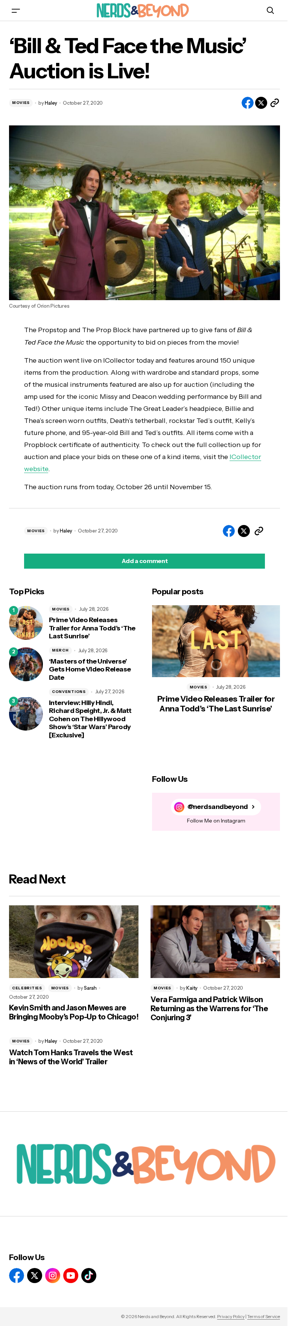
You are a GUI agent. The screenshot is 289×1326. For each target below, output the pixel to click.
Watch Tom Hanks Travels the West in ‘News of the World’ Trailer (71, 1057)
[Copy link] (274, 102)
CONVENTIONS (69, 691)
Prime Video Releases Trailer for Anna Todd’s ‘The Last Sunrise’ (92, 628)
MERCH (60, 650)
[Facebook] (16, 1275)
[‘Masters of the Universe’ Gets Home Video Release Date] (26, 664)
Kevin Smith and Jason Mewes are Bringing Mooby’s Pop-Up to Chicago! (73, 1012)
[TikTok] (88, 1275)
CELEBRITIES (27, 988)
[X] (34, 1275)
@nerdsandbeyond (217, 807)
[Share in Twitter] (261, 102)
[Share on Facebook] (247, 102)
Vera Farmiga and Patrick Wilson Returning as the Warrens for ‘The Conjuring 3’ (209, 1008)
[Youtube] (70, 1275)
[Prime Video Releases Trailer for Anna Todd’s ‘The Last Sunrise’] (26, 623)
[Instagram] (52, 1275)
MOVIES (21, 102)
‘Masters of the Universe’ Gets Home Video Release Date (90, 670)
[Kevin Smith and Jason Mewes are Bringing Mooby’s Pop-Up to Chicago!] (73, 941)
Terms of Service (263, 1316)
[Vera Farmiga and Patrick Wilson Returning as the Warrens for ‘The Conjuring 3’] (215, 941)
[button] (16, 10)
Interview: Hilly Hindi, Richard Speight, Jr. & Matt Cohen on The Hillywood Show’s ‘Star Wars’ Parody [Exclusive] (90, 719)
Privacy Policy (231, 1316)
